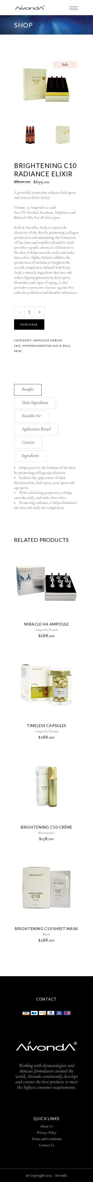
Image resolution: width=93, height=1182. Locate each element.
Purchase (29, 324)
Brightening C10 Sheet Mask (46, 928)
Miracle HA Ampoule (46, 624)
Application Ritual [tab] (36, 429)
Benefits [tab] (28, 389)
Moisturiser (46, 833)
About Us (46, 1126)
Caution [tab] (28, 442)
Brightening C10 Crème (46, 827)
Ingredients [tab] (30, 455)
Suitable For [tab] (31, 415)
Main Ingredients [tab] (35, 402)
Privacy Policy (46, 1132)
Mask (46, 934)
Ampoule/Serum (48, 340)
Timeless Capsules (46, 725)
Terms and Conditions (47, 1138)
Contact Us (46, 1145)
